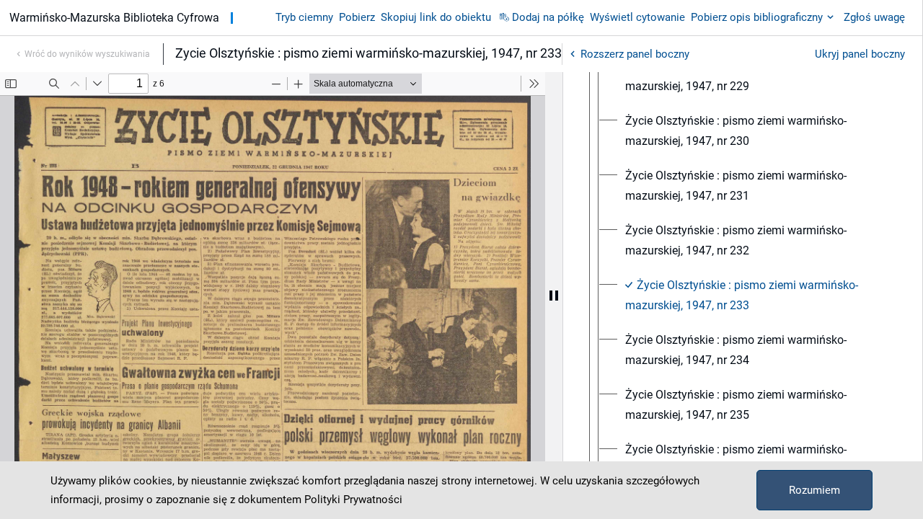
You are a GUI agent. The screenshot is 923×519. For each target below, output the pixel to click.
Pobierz (357, 17)
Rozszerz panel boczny (634, 54)
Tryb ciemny (304, 17)
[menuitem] (756, 76)
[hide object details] (553, 295)
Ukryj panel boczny (860, 54)
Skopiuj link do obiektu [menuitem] (436, 17)
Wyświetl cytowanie (637, 17)
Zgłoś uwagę (874, 17)
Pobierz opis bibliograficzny (757, 17)
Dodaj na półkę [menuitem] (548, 17)
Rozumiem (814, 490)
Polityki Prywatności (353, 499)
